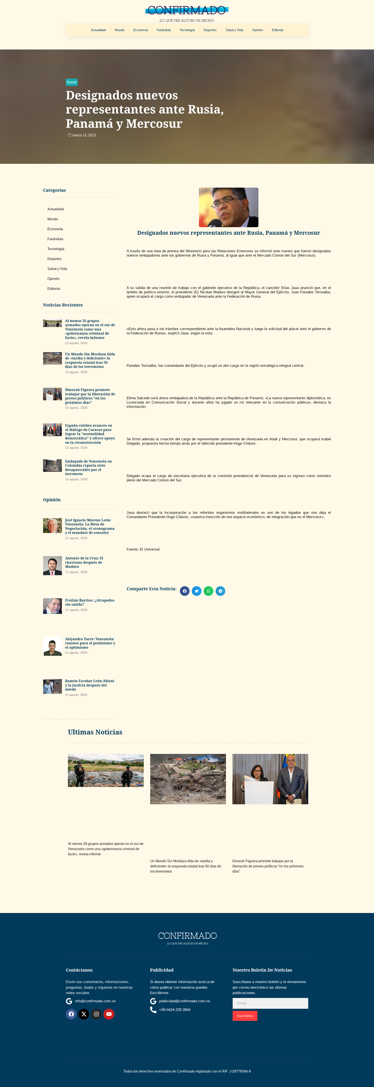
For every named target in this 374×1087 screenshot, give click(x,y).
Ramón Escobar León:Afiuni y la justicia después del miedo (89, 685)
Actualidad (98, 30)
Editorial (277, 30)
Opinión (257, 30)
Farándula (164, 30)
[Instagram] (96, 1014)
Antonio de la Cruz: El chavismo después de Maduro (84, 562)
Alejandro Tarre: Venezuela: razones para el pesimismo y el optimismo (90, 643)
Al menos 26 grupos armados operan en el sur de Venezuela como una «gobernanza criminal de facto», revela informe (90, 329)
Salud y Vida (234, 30)
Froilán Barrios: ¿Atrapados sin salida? (89, 602)
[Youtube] (108, 1014)
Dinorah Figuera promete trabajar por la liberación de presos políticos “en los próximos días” (90, 396)
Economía (140, 30)
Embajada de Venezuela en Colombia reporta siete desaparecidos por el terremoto (88, 467)
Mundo (119, 30)
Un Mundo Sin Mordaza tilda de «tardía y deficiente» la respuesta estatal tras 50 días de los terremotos (90, 360)
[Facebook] (71, 1014)
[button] (72, 82)
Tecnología (187, 30)
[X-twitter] (83, 1014)
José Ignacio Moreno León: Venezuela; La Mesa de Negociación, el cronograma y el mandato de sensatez (89, 526)
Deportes (210, 30)
